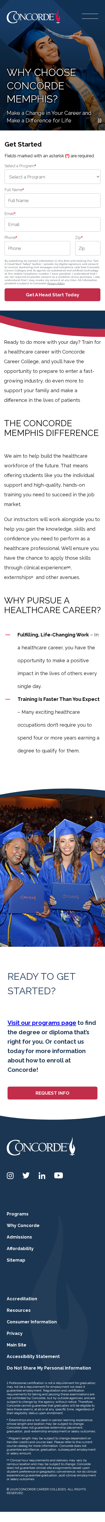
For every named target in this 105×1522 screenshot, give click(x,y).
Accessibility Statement (33, 1356)
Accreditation (22, 1298)
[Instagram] (10, 1175)
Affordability (20, 1248)
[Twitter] (26, 1175)
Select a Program (20, 166)
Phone (11, 237)
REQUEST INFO (52, 1093)
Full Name (14, 190)
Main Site (16, 1345)
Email (10, 214)
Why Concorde (23, 1225)
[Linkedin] (42, 1175)
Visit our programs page (42, 1022)
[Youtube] (58, 1175)
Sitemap (16, 1260)
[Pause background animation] (99, 120)
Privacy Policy (55, 283)
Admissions (19, 1237)
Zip (78, 237)
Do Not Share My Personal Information (49, 1368)
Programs (18, 1214)
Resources (19, 1310)
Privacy (15, 1333)
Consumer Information (32, 1321)
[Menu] (90, 16)
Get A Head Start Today (52, 294)
